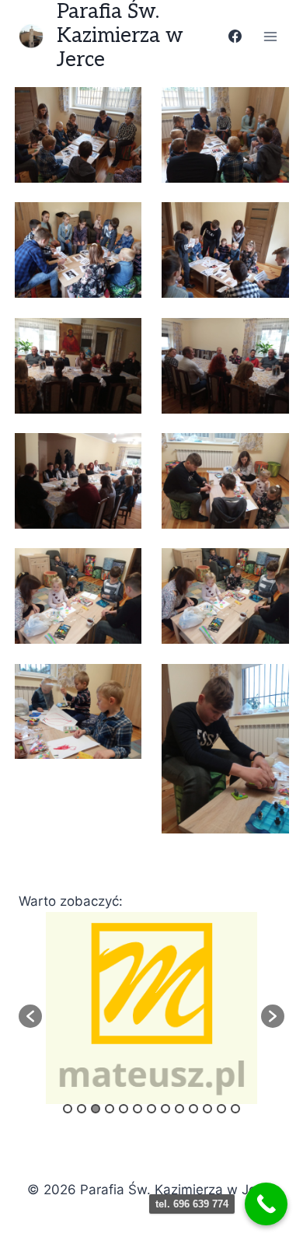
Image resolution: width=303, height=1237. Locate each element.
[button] (30, 1016)
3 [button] (95, 1108)
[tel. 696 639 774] (266, 1204)
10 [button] (193, 1108)
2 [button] (81, 1108)
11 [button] (207, 1108)
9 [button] (179, 1108)
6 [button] (137, 1108)
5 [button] (123, 1108)
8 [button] (165, 1108)
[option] (151, 1008)
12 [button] (221, 1108)
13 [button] (235, 1108)
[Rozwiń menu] (270, 36)
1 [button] (67, 1108)
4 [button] (109, 1108)
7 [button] (151, 1108)
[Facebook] (234, 36)
